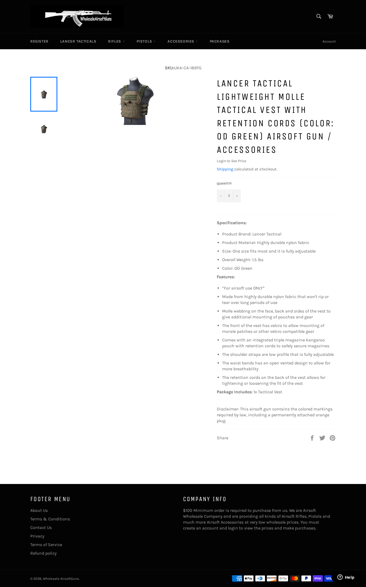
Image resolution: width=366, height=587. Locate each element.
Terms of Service (46, 544)
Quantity (224, 183)
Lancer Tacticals (78, 41)
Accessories (181, 41)
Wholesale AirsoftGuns (61, 579)
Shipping (225, 169)
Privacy (37, 536)
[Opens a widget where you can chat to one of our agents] (346, 577)
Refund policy (43, 553)
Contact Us (41, 527)
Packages (220, 41)
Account (329, 41)
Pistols (145, 41)
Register (39, 41)
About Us (39, 510)
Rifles (115, 41)
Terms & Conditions (50, 518)
